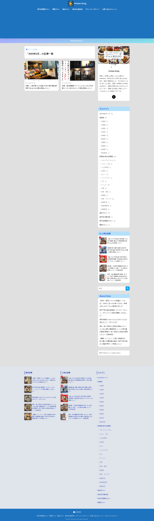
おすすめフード (106, 114)
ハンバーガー (106, 178)
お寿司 (104, 171)
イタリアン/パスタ (108, 160)
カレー (104, 174)
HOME (78, 512)
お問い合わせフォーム (109, 9)
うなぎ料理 (105, 167)
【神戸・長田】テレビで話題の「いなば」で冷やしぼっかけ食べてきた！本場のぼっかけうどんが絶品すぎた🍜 (113, 303)
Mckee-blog (80, 3)
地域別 (103, 118)
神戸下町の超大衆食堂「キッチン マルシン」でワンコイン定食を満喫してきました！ (113, 312)
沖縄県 (104, 142)
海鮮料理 (105, 202)
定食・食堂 (105, 192)
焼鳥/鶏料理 (106, 205)
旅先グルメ (66, 9)
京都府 (104, 121)
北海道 (104, 128)
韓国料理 (105, 209)
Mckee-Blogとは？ (77, 41)
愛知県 (104, 139)
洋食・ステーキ (107, 199)
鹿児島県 (105, 153)
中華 (103, 188)
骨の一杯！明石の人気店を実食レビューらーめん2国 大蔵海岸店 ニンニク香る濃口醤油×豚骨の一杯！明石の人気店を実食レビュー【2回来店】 (114, 330)
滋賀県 (104, 146)
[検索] (128, 288)
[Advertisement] (77, 25)
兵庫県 (104, 125)
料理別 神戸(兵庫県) (108, 156)
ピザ (103, 181)
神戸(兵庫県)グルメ (43, 9)
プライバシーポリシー (92, 9)
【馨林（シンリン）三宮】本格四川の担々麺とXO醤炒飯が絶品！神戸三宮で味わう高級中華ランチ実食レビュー (113, 341)
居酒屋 (104, 195)
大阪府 (104, 132)
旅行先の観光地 (77, 9)
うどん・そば (106, 164)
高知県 (104, 149)
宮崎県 (104, 135)
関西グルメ (56, 9)
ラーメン (105, 185)
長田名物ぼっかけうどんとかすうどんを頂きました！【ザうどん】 (113, 321)
